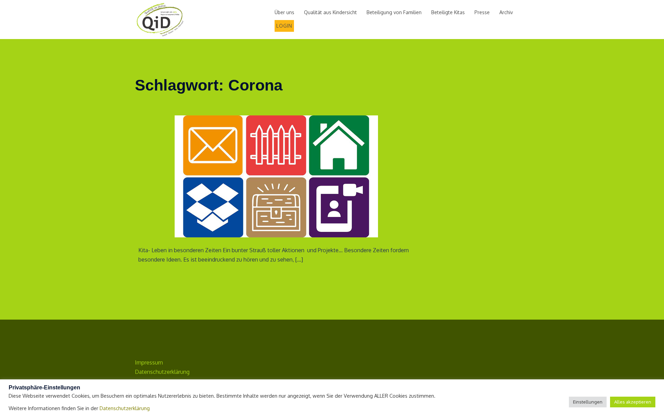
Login (284, 26)
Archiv (506, 12)
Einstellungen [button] (587, 402)
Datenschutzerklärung (162, 371)
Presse (482, 12)
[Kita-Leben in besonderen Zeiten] (276, 176)
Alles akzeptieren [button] (632, 402)
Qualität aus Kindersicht (330, 12)
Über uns (284, 12)
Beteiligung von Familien (394, 12)
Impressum (149, 362)
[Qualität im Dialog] (160, 19)
